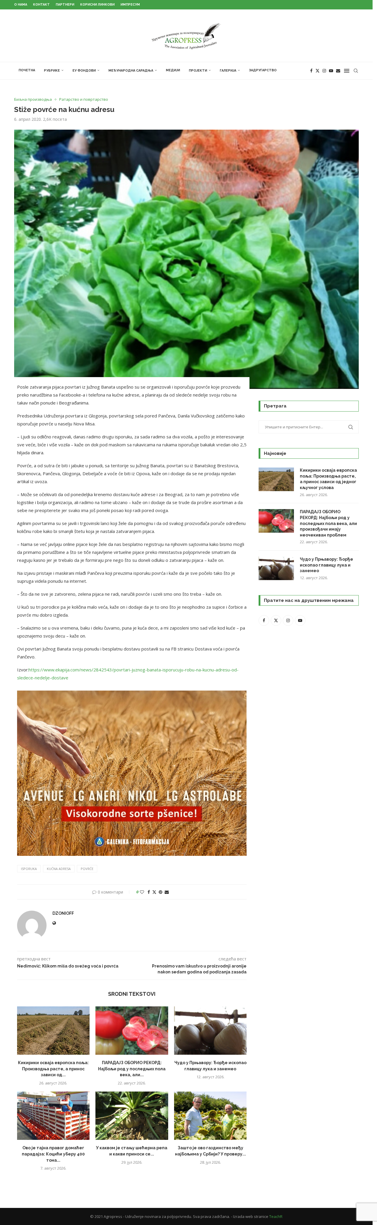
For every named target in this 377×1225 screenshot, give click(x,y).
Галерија (228, 70)
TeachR (275, 1216)
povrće (87, 868)
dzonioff (63, 913)
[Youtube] (331, 70)
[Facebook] (311, 70)
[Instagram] (324, 70)
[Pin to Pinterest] (160, 892)
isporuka (29, 868)
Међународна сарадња (130, 70)
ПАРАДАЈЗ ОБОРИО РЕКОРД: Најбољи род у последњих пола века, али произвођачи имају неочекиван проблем (328, 523)
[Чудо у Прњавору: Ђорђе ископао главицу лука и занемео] (210, 1030)
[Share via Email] (167, 892)
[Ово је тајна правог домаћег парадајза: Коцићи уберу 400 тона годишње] (53, 1116)
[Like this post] (142, 892)
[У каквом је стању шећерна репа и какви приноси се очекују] (131, 1116)
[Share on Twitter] (154, 892)
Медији (173, 70)
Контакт (41, 4)
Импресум (130, 4)
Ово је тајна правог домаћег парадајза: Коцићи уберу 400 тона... (53, 1153)
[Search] (356, 70)
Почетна (27, 70)
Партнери (65, 4)
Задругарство (263, 70)
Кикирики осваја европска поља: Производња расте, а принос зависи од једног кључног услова (328, 479)
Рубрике (52, 70)
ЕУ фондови (84, 70)
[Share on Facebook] (149, 892)
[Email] (338, 70)
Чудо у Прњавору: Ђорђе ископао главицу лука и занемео (326, 565)
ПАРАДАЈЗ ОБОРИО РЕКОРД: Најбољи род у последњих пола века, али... (132, 1068)
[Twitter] (317, 70)
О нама (20, 4)
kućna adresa (59, 868)
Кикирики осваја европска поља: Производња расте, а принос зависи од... (53, 1068)
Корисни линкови (97, 4)
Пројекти (198, 70)
